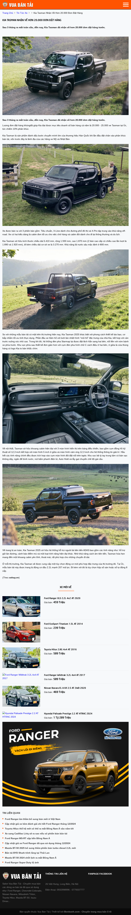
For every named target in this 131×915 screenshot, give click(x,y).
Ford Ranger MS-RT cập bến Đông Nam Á (27, 838)
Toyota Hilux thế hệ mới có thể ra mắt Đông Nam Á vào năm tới (39, 828)
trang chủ (7, 13)
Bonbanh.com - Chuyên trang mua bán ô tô (88, 911)
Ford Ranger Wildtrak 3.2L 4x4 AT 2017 (64, 674)
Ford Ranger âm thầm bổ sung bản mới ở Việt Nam (32, 819)
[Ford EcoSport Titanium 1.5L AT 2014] (21, 632)
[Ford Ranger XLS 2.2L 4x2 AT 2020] (21, 606)
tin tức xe (21, 13)
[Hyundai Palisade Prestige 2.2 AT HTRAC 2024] (21, 715)
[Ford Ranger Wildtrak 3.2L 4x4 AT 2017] (21, 676)
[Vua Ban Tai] (18, 5)
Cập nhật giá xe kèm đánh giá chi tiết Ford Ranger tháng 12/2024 (40, 824)
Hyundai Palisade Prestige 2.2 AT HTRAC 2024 (68, 713)
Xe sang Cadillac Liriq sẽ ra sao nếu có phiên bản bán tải (36, 833)
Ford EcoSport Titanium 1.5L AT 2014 (63, 623)
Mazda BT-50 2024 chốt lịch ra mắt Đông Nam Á (30, 857)
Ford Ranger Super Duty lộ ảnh (22, 862)
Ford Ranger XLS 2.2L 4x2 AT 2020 (62, 597)
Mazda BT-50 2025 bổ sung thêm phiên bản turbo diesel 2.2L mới (40, 848)
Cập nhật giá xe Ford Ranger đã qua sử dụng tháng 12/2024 (37, 843)
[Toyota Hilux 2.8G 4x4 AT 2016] (21, 657)
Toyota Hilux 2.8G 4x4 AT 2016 (60, 649)
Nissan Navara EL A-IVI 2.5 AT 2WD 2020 (65, 687)
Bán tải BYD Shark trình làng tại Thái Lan (27, 853)
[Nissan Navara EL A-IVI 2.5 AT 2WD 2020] (21, 696)
